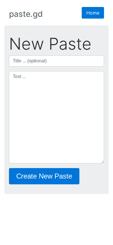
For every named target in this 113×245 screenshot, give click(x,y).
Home (92, 13)
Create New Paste (44, 176)
